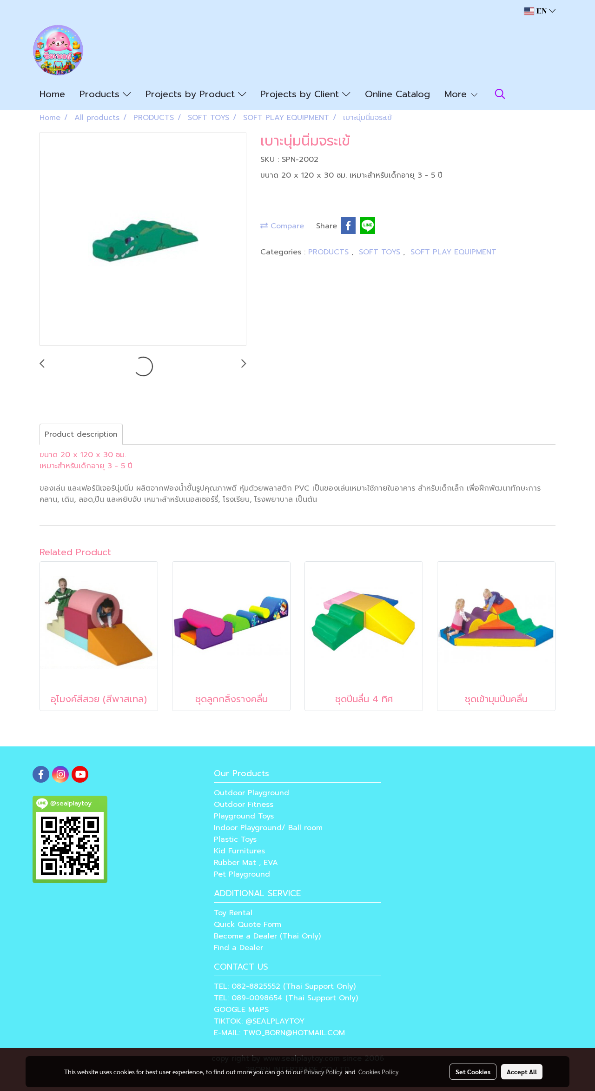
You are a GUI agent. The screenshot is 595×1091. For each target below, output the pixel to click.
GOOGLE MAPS (241, 1009)
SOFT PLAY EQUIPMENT (453, 252)
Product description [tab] (81, 434)
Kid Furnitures (239, 851)
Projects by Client (301, 94)
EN (541, 11)
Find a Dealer (238, 947)
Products (101, 94)
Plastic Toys (235, 839)
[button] (500, 94)
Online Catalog (397, 94)
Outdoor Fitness (243, 804)
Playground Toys (244, 816)
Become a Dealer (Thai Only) (267, 936)
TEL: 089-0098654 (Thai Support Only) (286, 998)
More (457, 94)
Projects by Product (191, 94)
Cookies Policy (378, 1071)
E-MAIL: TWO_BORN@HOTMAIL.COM (279, 1032)
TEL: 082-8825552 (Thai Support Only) (285, 986)
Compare (286, 226)
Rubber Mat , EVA (246, 862)
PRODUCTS (329, 252)
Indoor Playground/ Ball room (268, 827)
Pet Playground (242, 874)
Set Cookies (473, 1071)
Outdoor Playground (251, 792)
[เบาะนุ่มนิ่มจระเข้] (143, 239)
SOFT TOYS (381, 252)
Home (52, 94)
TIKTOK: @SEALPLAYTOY (259, 1021)
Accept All (522, 1071)
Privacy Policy (323, 1071)
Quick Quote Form (247, 924)
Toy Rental (233, 912)
